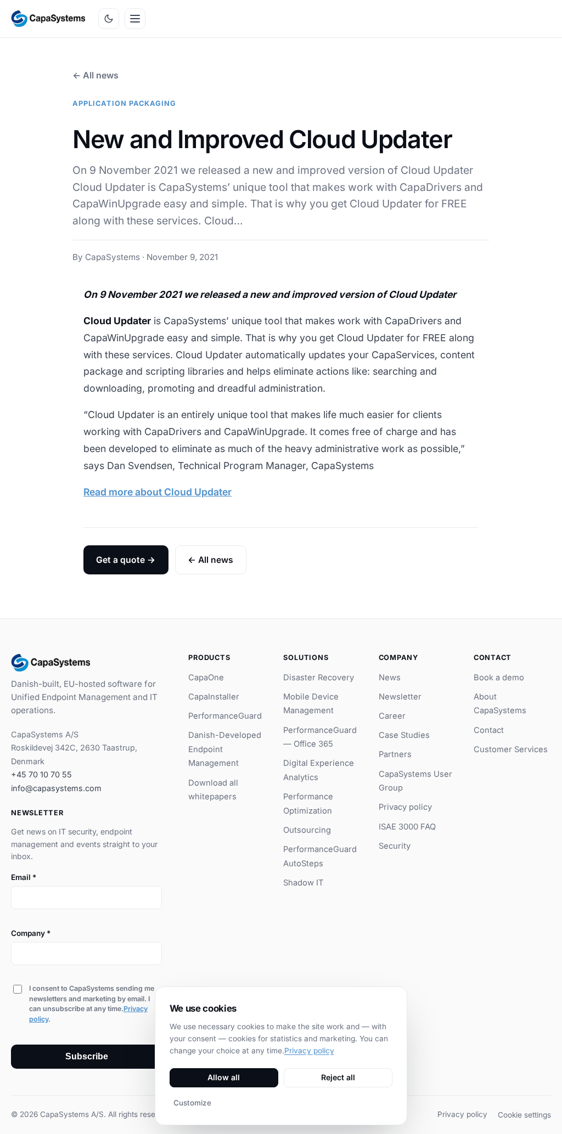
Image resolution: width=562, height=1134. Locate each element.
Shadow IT (303, 883)
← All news (95, 75)
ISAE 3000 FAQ (407, 827)
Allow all (223, 1077)
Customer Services (511, 749)
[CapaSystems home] (48, 18)
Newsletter (400, 697)
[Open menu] (135, 18)
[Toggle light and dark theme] (108, 18)
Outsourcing (307, 830)
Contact (489, 730)
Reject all (338, 1077)
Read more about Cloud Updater (157, 492)
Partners (395, 754)
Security (395, 846)
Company (30, 933)
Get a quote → (125, 560)
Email (23, 877)
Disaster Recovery (318, 677)
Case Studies (404, 735)
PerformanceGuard (225, 716)
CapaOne (206, 677)
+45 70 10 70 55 (41, 774)
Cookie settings (524, 1114)
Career (392, 716)
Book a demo (499, 677)
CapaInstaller (213, 697)
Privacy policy (405, 807)
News (390, 677)
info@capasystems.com (56, 788)
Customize (192, 1102)
